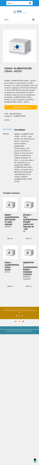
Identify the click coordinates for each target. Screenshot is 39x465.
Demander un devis (20, 107)
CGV (19, 312)
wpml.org (17, 329)
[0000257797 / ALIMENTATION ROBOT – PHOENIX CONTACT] (29, 252)
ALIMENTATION (20, 116)
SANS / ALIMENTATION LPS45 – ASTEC (12, 266)
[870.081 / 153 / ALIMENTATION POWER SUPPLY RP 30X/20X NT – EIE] (29, 205)
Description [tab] (7, 129)
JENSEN (8, 227)
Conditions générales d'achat (27, 310)
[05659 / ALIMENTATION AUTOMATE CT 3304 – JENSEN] (10, 205)
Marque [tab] (6, 134)
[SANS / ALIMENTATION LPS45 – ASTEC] (10, 252)
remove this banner (26, 331)
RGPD (16, 310)
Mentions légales (8, 310)
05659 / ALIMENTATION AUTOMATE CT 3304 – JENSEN (12, 219)
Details (11, 238)
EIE (24, 231)
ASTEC (7, 120)
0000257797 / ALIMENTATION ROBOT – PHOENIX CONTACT (30, 268)
